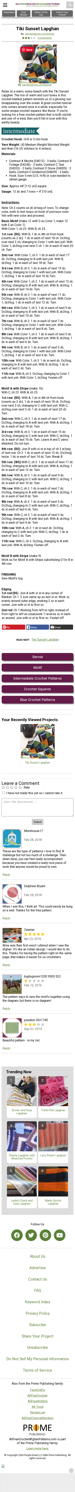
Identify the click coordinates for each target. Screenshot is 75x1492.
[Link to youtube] (59, 1235)
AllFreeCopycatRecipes (37, 1418)
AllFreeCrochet (38, 1395)
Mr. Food (37, 1407)
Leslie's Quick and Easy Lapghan (22, 1202)
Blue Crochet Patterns (37, 699)
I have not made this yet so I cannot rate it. (34, 793)
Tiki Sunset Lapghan (45, 639)
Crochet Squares (37, 689)
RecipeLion (37, 1412)
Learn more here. (37, 1448)
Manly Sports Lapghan (53, 1202)
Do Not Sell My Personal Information (37, 1359)
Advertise (37, 1267)
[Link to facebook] (17, 1235)
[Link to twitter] (31, 1235)
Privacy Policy (38, 1313)
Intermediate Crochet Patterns (37, 678)
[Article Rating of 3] (29, 37)
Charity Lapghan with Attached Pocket (22, 1157)
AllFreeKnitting (38, 1401)
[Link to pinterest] (45, 1235)
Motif (37, 667)
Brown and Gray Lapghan (22, 1112)
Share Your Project (37, 1336)
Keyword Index (37, 1302)
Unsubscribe (37, 1347)
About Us (37, 1256)
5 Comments (45, 37)
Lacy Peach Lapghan (53, 1155)
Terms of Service (37, 1370)
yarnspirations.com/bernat (39, 33)
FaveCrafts (37, 1390)
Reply (6, 875)
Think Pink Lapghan (53, 1110)
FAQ (37, 1290)
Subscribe (37, 1324)
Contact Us (37, 1279)
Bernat (37, 657)
